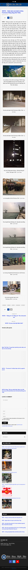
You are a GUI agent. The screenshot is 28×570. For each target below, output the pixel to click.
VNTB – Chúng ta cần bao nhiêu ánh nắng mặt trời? (12, 517)
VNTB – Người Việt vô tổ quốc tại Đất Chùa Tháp (11, 520)
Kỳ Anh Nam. (18, 305)
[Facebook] (10, 561)
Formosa (8, 305)
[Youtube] (17, 561)
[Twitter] (14, 561)
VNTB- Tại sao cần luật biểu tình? (14, 323)
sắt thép (23, 305)
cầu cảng (4, 305)
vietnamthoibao (14, 568)
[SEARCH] (24, 437)
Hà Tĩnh (13, 305)
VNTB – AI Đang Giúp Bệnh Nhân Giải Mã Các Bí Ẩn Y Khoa (13, 531)
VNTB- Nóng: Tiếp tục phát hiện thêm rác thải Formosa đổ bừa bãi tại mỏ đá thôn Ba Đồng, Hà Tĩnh (14, 391)
